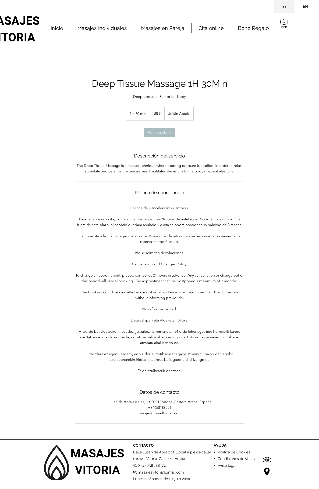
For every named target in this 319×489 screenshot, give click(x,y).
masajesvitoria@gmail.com (161, 472)
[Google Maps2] (267, 471)
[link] (159, 132)
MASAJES (97, 453)
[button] (284, 23)
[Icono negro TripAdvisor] (267, 459)
